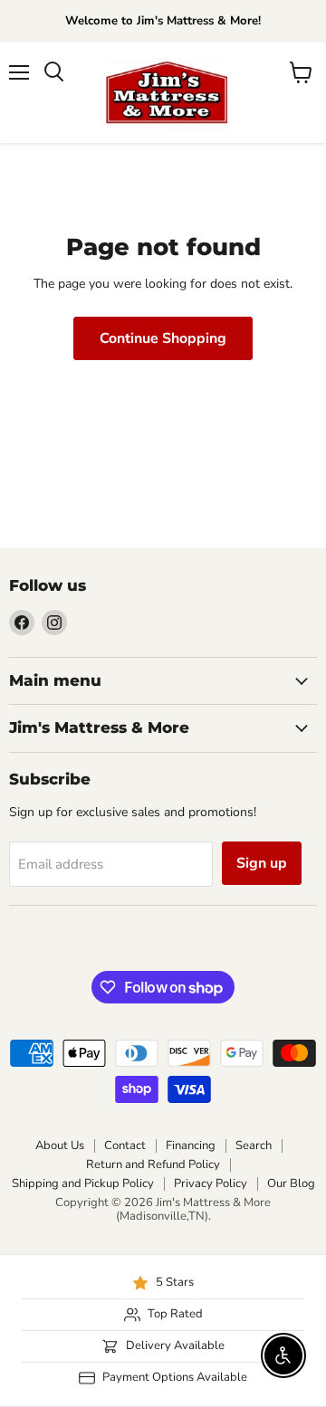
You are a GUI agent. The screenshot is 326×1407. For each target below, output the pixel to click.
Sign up (261, 863)
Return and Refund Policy (153, 1164)
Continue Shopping (163, 338)
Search (253, 1145)
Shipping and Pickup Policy (83, 1183)
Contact (125, 1145)
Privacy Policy (210, 1183)
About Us (59, 1145)
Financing (191, 1145)
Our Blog (291, 1183)
